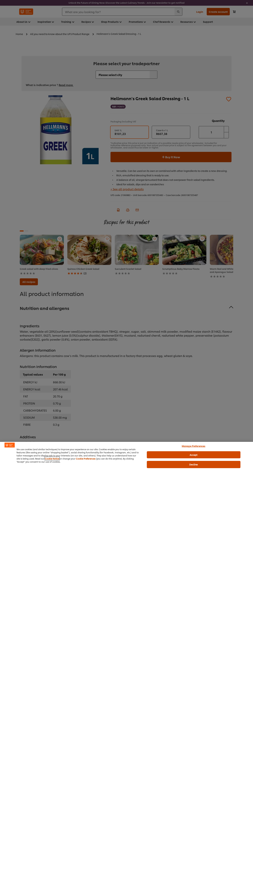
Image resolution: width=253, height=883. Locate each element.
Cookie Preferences (86, 458)
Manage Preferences (193, 445)
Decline (193, 464)
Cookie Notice (52, 458)
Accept (194, 454)
